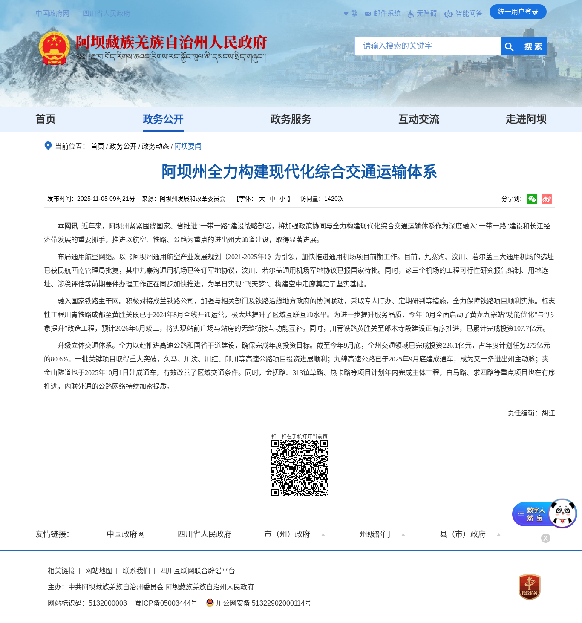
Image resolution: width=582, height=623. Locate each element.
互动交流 (418, 119)
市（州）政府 (287, 534)
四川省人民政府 (106, 13)
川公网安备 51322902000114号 (262, 603)
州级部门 (375, 534)
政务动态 (155, 146)
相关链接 (61, 570)
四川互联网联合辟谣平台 (197, 570)
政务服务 (291, 119)
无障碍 (427, 13)
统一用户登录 (518, 11)
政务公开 (163, 119)
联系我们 (136, 570)
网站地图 (98, 570)
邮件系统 (387, 13)
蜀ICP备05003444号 (166, 603)
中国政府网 (52, 13)
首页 (45, 119)
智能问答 (469, 13)
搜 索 (532, 47)
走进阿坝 (526, 119)
